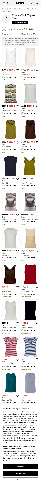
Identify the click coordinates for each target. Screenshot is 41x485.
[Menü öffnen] (4, 3)
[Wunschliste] (37, 3)
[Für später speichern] (17, 70)
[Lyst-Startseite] (20, 3)
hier (22, 44)
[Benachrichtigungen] (32, 3)
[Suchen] (8, 3)
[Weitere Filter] (4, 29)
